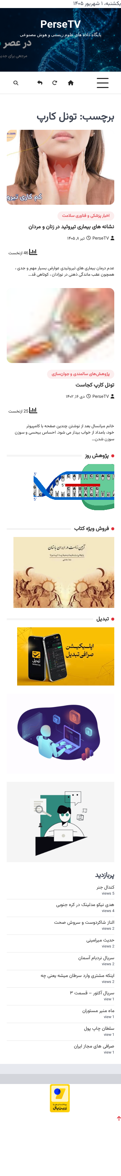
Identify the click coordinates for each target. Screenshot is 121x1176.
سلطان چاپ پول (99, 1028)
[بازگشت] (35, 83)
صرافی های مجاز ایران (94, 1046)
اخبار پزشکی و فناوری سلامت (86, 215)
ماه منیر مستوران (98, 1011)
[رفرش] (50, 83)
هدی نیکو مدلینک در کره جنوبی (85, 905)
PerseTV (60, 24)
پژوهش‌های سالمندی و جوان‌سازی (81, 374)
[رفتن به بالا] (119, 1118)
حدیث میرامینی (100, 940)
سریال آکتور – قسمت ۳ (92, 993)
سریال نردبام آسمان (96, 958)
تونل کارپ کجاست (95, 385)
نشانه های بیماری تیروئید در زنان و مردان (71, 227)
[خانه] (66, 83)
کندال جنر (105, 887)
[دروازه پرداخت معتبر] (60, 1110)
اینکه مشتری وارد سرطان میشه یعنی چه (77, 976)
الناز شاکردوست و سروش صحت (84, 922)
